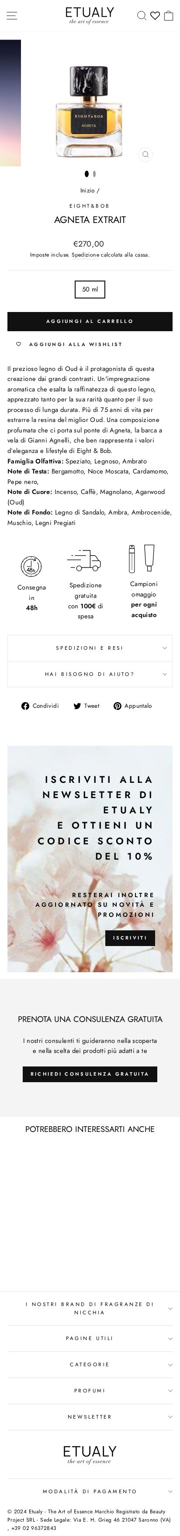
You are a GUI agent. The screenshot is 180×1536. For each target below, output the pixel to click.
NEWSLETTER (90, 1416)
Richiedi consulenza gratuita (90, 1073)
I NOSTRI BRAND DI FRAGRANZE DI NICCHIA (90, 1308)
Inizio (87, 190)
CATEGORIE (90, 1364)
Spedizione (85, 255)
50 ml (90, 289)
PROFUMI (90, 1390)
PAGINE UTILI (90, 1338)
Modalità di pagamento (90, 1491)
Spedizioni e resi (90, 647)
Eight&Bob (90, 205)
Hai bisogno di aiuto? (90, 674)
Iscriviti (130, 937)
